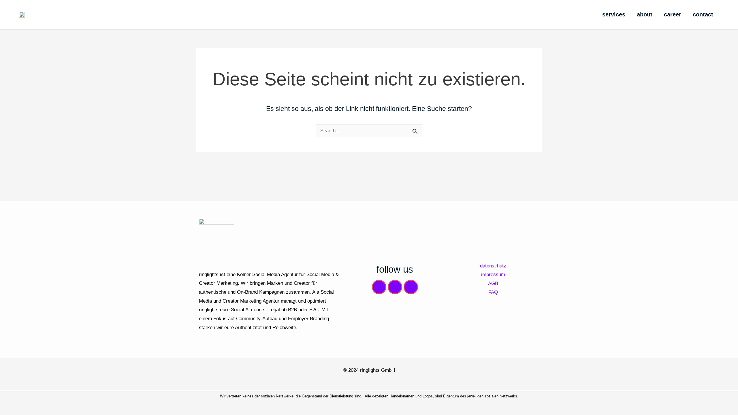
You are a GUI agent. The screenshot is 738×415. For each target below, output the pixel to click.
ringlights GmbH (377, 370)
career (672, 14)
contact (703, 14)
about (644, 14)
